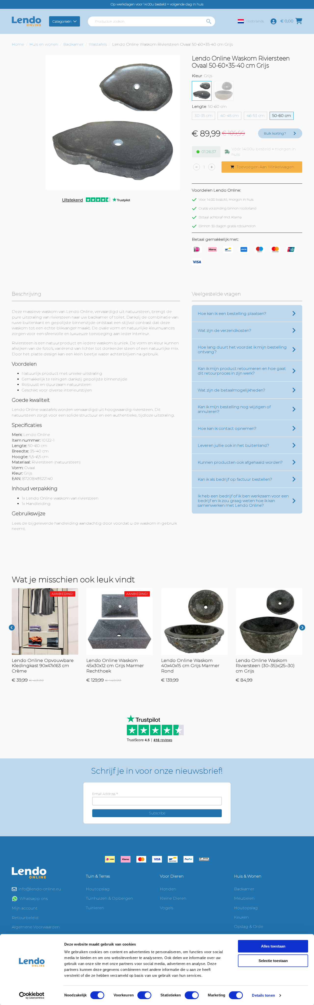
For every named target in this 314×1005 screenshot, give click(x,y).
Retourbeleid (25, 917)
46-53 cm (255, 115)
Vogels (166, 908)
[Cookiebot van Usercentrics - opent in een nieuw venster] (31, 995)
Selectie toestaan (273, 961)
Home (18, 44)
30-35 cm (203, 115)
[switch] (144, 995)
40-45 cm (229, 115)
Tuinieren (95, 908)
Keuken (241, 917)
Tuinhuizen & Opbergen (109, 898)
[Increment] (211, 167)
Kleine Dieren (173, 898)
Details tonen (263, 995)
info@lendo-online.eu (40, 889)
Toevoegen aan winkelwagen (265, 167)
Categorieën (61, 21)
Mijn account (25, 908)
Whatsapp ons (34, 898)
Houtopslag (98, 889)
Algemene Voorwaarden (36, 927)
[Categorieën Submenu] (75, 21)
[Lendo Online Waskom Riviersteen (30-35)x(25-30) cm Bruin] (224, 91)
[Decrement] (196, 167)
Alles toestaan (273, 946)
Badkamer (73, 44)
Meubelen (244, 898)
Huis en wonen (43, 44)
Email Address (105, 793)
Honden (168, 889)
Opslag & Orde (248, 926)
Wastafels (98, 44)
